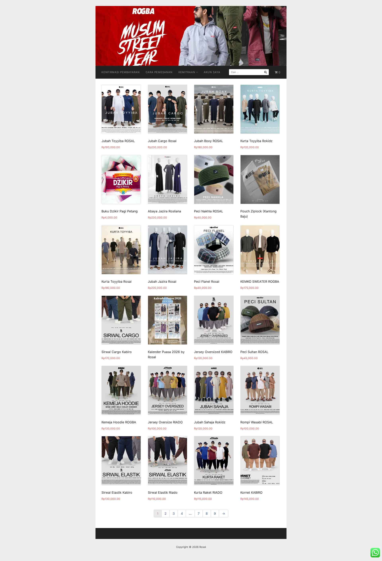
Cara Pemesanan (159, 72)
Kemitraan (186, 72)
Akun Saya (212, 72)
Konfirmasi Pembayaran (120, 72)
